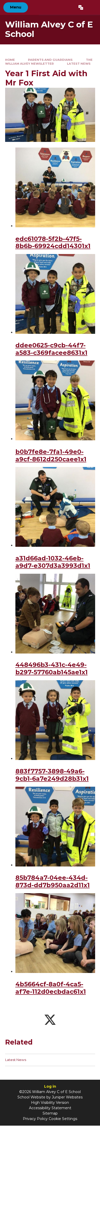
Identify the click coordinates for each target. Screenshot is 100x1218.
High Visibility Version (50, 1102)
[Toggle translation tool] (80, 7)
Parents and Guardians (50, 60)
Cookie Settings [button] (63, 1118)
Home (10, 60)
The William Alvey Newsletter (49, 61)
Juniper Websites (67, 1097)
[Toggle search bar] (91, 7)
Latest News (79, 63)
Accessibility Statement (50, 1108)
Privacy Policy (35, 1118)
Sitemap (50, 1113)
